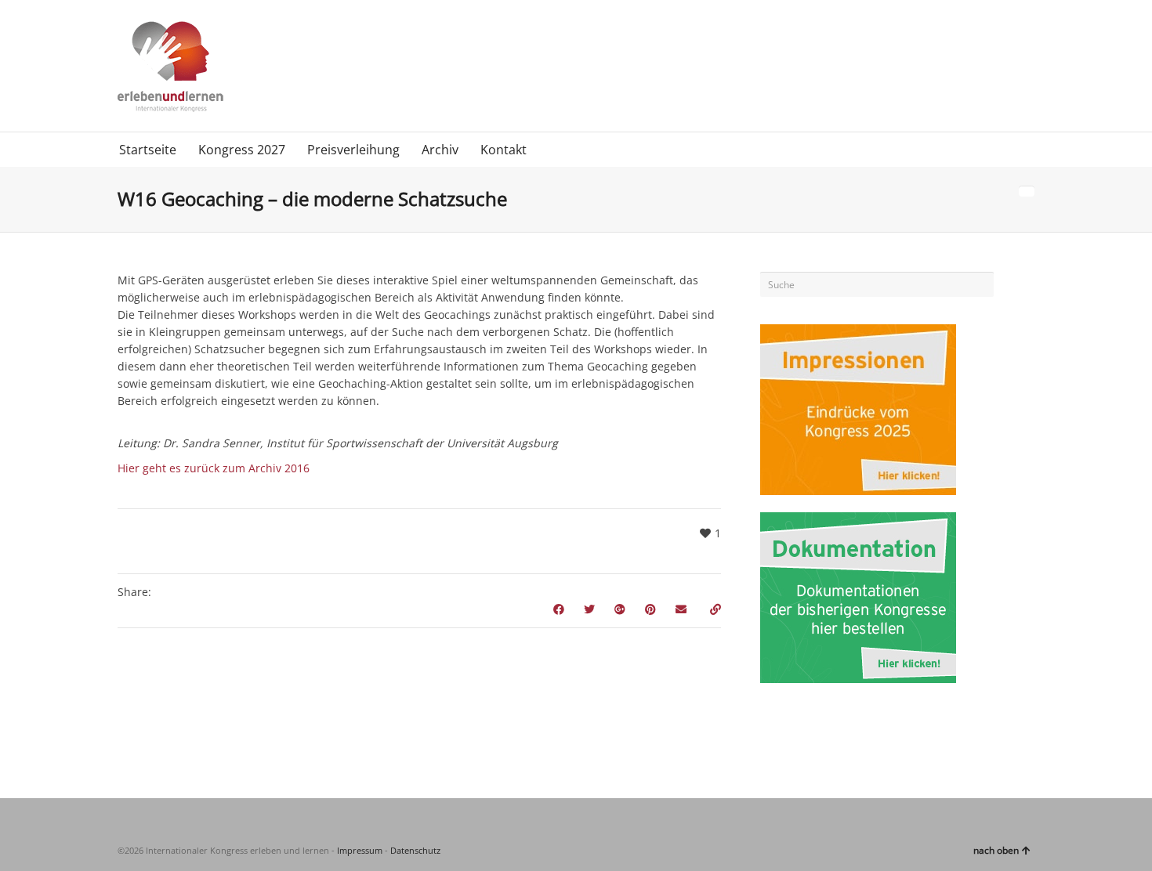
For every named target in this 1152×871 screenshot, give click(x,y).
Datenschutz (415, 850)
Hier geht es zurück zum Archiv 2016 (214, 468)
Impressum (359, 850)
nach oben (996, 850)
